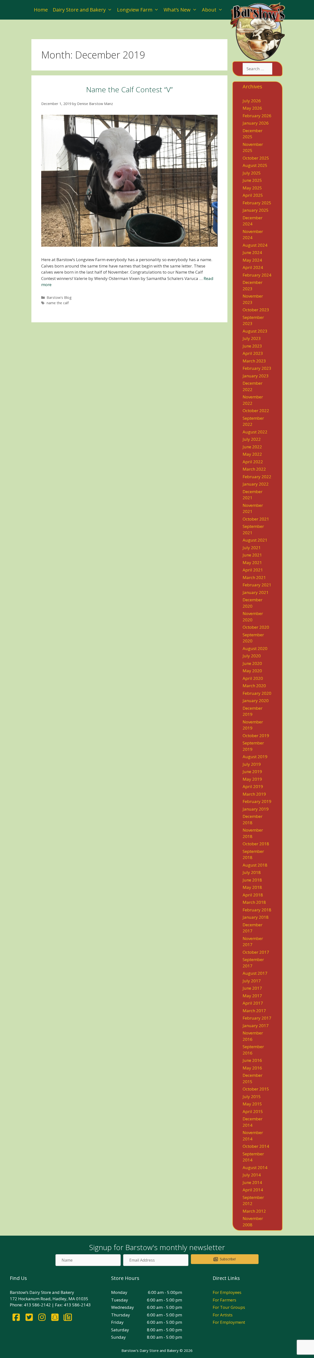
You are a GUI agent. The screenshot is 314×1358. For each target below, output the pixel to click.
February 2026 (257, 115)
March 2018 (254, 902)
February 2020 (257, 693)
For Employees (227, 1292)
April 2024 (253, 267)
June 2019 (252, 771)
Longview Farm (134, 9)
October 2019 (256, 735)
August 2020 (255, 648)
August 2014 (255, 1167)
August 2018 (255, 865)
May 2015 (252, 1104)
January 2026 (256, 123)
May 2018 (252, 887)
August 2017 (255, 973)
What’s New (177, 9)
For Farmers (224, 1300)
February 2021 (257, 585)
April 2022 (253, 461)
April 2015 (253, 1111)
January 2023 (256, 376)
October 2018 (256, 844)
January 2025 (256, 210)
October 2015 (256, 1089)
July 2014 (252, 1175)
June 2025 (252, 180)
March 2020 (254, 685)
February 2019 (257, 801)
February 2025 (257, 203)
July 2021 (252, 547)
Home (41, 9)
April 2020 (253, 678)
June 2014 (252, 1182)
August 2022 (255, 432)
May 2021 (252, 562)
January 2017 (256, 1025)
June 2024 (252, 252)
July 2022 (252, 439)
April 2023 (253, 353)
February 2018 (257, 910)
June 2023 (252, 346)
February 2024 (257, 275)
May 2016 (252, 1068)
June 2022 (252, 447)
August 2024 (255, 245)
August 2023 (255, 331)
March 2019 (254, 794)
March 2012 (254, 1211)
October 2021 (256, 519)
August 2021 (255, 540)
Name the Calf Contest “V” (129, 89)
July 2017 (252, 981)
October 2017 (256, 952)
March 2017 (254, 1010)
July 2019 (252, 764)
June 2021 (252, 555)
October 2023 (256, 310)
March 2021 (254, 577)
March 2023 (254, 361)
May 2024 (252, 260)
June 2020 (252, 663)
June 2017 (252, 988)
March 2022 (254, 469)
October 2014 (256, 1146)
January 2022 (256, 484)
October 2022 (256, 410)
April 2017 (253, 1003)
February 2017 (257, 1018)
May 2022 (252, 454)
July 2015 (252, 1096)
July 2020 (252, 656)
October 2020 (256, 627)
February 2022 (257, 476)
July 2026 (252, 101)
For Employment (229, 1322)
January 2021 (256, 592)
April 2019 (253, 786)
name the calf (58, 303)
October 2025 (256, 158)
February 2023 (257, 368)
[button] (225, 1259)
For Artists (223, 1315)
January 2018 (256, 917)
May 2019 (252, 779)
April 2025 (253, 195)
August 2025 (255, 165)
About (209, 9)
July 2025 (252, 173)
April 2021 (253, 570)
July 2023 (252, 338)
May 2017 (252, 995)
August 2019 (255, 756)
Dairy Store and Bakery (79, 9)
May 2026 (252, 108)
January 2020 (256, 700)
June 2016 (252, 1060)
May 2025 (252, 188)
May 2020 (252, 670)
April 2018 (253, 895)
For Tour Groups (229, 1307)
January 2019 (256, 809)
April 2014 (253, 1190)
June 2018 (252, 880)
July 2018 (252, 872)
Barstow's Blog (59, 297)
